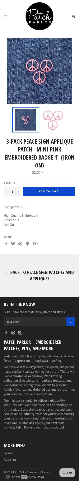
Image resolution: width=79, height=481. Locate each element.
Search (8, 453)
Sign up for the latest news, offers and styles (34, 312)
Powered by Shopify (38, 472)
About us (10, 459)
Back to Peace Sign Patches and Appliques (41, 275)
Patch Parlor (19, 472)
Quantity (9, 182)
